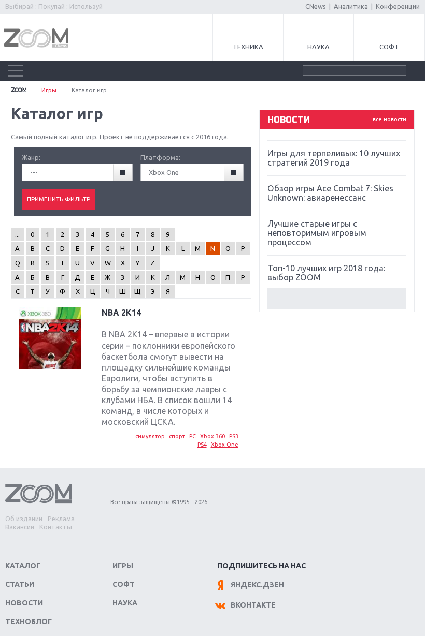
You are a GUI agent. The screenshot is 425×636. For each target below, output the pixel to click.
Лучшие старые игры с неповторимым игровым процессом (316, 233)
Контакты (55, 526)
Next (336, 298)
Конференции (398, 6)
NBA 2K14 (121, 312)
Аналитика (351, 6)
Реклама (61, 518)
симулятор (150, 436)
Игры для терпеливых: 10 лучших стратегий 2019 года (333, 158)
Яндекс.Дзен (257, 585)
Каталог (22, 565)
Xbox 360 (212, 436)
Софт (389, 46)
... (17, 234)
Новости (24, 603)
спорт (177, 436)
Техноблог (28, 621)
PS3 (233, 436)
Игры (48, 89)
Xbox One (224, 444)
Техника (248, 46)
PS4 (202, 444)
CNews (315, 6)
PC (192, 436)
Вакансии (19, 526)
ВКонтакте (253, 605)
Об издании (23, 518)
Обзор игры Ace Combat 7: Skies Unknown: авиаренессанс (330, 193)
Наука (318, 46)
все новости (389, 119)
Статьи (19, 584)
